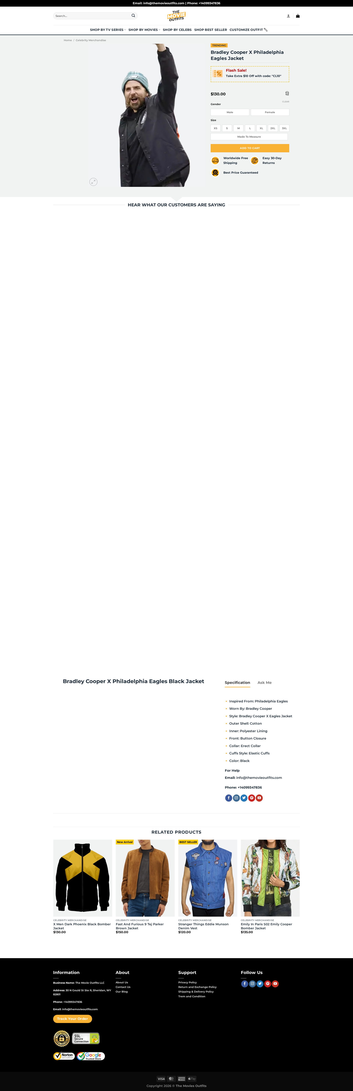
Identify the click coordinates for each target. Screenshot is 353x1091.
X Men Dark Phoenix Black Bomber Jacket (82, 926)
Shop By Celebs (177, 30)
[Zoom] (93, 182)
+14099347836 (250, 787)
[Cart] (298, 16)
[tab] (237, 682)
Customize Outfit (246, 30)
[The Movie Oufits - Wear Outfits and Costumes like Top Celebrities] (176, 16)
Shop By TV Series (107, 30)
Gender (216, 104)
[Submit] (133, 15)
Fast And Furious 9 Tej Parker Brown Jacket (140, 926)
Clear (285, 101)
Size (213, 120)
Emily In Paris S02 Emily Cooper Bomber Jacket (266, 926)
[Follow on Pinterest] (251, 797)
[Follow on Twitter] (243, 797)
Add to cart (250, 148)
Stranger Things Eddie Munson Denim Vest (203, 926)
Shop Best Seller (210, 30)
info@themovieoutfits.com (259, 778)
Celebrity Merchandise (91, 40)
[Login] (288, 16)
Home (68, 40)
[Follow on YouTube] (259, 797)
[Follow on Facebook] (228, 797)
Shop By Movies (143, 30)
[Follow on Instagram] (236, 797)
